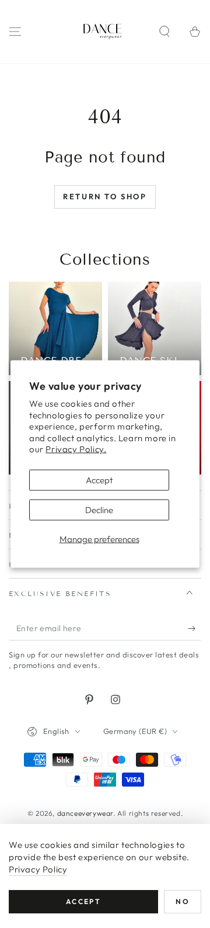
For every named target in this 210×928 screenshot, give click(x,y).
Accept (99, 479)
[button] (164, 31)
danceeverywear (85, 813)
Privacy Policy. (76, 449)
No (183, 901)
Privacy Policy (38, 869)
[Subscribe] (194, 629)
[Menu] (15, 31)
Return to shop (104, 196)
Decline (99, 509)
